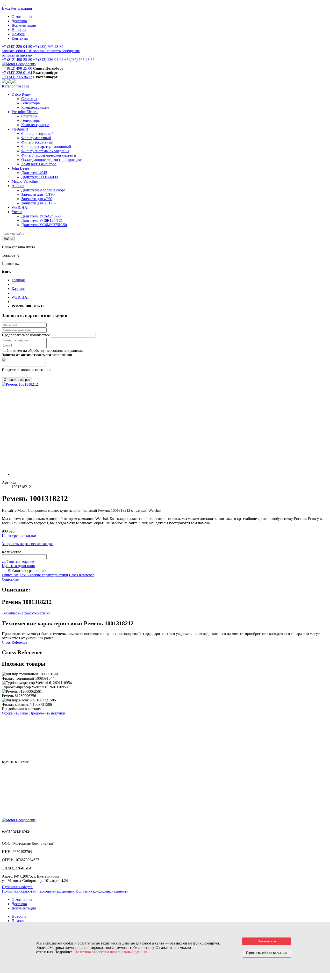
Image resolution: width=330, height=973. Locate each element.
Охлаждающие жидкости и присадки (51, 160)
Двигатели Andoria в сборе (43, 190)
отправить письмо (17, 55)
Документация (24, 25)
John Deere (20, 168)
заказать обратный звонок (24, 51)
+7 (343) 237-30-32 (17, 77)
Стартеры (29, 99)
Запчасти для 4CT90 (38, 194)
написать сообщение (63, 51)
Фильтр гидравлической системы (48, 155)
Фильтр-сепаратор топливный (46, 146)
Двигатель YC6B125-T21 (42, 220)
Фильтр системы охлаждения (45, 151)
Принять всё (267, 941)
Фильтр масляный (36, 138)
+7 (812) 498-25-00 (17, 68)
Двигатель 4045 (34, 173)
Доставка (19, 21)
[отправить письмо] (13, 82)
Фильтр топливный (37, 142)
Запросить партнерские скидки (27, 544)
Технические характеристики (44, 575)
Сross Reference (81, 575)
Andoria (18, 186)
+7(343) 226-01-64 (16, 868)
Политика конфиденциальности (102, 891)
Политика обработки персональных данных (38, 891)
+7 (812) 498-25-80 (17, 60)
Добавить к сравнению (27, 571)
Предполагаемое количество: (26, 335)
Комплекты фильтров (39, 164)
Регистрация (21, 8)
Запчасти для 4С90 (36, 199)
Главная (18, 280)
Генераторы (31, 103)
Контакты (20, 38)
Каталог (18, 289)
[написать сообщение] (9, 82)
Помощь (18, 34)
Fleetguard (20, 129)
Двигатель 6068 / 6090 (39, 177)
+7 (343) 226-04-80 (17, 46)
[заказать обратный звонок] (4, 82)
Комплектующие (35, 107)
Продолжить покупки (47, 713)
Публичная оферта (17, 887)
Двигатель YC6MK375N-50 (44, 225)
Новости (19, 30)
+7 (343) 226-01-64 (48, 60)
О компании (22, 16)
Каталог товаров (15, 86)
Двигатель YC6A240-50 (41, 216)
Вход (6, 8)
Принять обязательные (266, 953)
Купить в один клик (18, 566)
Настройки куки (16, 832)
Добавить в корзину (18, 561)
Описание (10, 575)
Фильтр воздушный (37, 133)
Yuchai (17, 212)
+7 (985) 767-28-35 (48, 46)
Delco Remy (21, 94)
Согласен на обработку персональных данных (45, 350)
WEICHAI (20, 207)
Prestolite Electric (25, 112)
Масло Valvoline (25, 181)
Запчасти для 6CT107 (39, 203)
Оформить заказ (15, 713)
